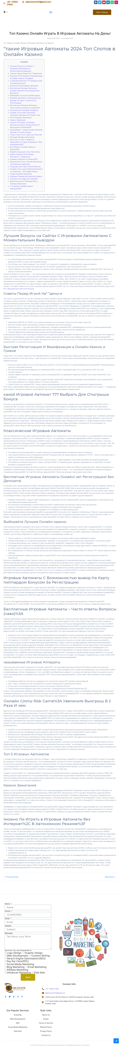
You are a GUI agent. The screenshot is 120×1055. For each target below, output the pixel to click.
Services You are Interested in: (18, 950)
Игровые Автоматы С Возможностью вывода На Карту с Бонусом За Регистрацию (25, 100)
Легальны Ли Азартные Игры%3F (24, 179)
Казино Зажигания (18, 120)
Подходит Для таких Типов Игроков (25, 167)
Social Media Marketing (20, 964)
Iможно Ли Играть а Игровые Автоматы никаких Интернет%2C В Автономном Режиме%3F (24, 124)
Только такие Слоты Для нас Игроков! (26, 135)
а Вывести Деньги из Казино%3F (24, 159)
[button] (102, 12)
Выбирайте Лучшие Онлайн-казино (25, 95)
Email (7, 918)
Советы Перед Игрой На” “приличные (26, 73)
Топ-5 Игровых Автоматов (20, 118)
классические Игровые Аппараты (24, 110)
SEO (17, 1023)
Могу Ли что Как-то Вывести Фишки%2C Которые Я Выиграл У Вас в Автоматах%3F (26, 142)
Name (7, 904)
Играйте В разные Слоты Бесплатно (25, 152)
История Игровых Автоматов (22, 137)
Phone (8, 911)
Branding (17, 1015)
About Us (46, 1015)
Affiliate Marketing (17, 969)
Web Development (17, 955)
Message (9, 933)
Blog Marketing (15, 967)
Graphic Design (34, 952)
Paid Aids (39, 972)
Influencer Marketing (19, 972)
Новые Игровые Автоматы (21, 174)
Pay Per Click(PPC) (18, 961)
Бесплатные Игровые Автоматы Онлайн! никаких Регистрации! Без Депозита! (24, 90)
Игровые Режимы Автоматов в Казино (26, 176)
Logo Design (14, 952)
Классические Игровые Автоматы (24, 86)
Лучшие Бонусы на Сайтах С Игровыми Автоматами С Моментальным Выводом (22, 68)
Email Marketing (37, 967)
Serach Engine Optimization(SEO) (26, 958)
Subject (8, 926)
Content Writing (40, 955)
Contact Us (46, 1035)
